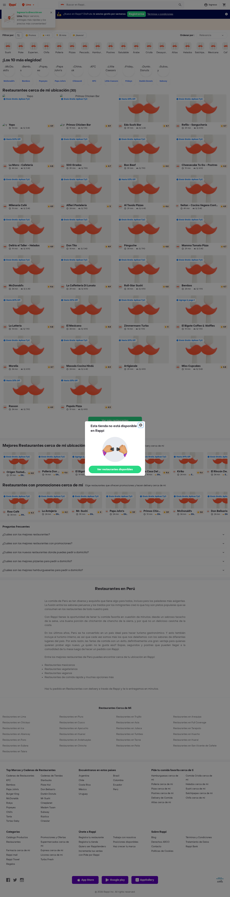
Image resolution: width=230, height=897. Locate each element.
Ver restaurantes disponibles (115, 469)
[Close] (140, 425)
